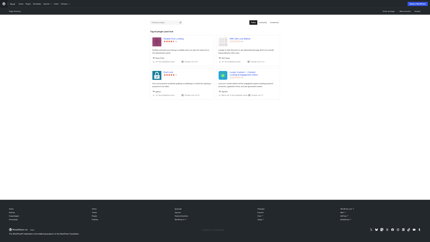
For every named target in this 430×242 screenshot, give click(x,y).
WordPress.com (347, 209)
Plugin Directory (15, 11)
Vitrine (94, 209)
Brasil (32, 230)
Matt (343, 212)
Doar (260, 216)
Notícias (12, 212)
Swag (261, 219)
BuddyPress (345, 219)
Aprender (178, 209)
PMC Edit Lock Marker (240, 39)
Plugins (94, 216)
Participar (261, 209)
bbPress (344, 216)
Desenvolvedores (181, 216)
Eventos (261, 212)
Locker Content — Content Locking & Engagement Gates (244, 73)
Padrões (95, 219)
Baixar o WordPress (418, 4)
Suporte (178, 212)
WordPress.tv (181, 219)
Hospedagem (14, 216)
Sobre (11, 209)
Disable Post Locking (174, 39)
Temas (94, 212)
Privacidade (13, 219)
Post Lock (168, 72)
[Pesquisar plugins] (180, 22)
